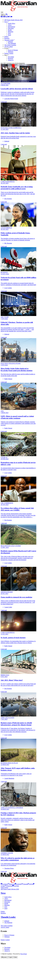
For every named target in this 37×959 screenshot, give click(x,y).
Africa (6, 898)
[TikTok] (7, 17)
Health (6, 903)
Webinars (7, 936)
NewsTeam (23, 954)
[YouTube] (11, 17)
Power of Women (9, 935)
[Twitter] (8, 17)
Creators (5, 887)
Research (7, 949)
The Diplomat (8, 922)
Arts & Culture (5, 927)
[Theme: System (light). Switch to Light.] (3, 15)
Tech (5, 907)
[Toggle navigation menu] (2, 12)
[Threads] (5, 17)
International (7, 900)
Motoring (7, 905)
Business (3, 913)
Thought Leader (8, 917)
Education (7, 902)
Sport (5, 908)
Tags (2, 887)
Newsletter (7, 947)
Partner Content (5, 940)
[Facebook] (1, 17)
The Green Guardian (6, 925)
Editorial (6, 921)
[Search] (7, 15)
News (3, 893)
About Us (7, 951)
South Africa (7, 897)
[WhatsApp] (10, 17)
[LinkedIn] (4, 17)
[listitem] (4, 884)
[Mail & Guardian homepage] (18, 6)
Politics (3, 911)
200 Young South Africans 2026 (10, 889)
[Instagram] (3, 17)
